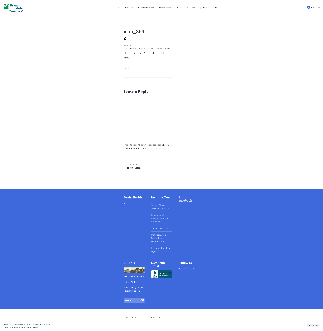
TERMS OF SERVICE (158, 317)
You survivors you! (160, 228)
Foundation (190, 8)
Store (179, 8)
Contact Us (214, 8)
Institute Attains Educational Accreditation (159, 238)
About (116, 8)
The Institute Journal (146, 8)
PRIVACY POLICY (130, 317)
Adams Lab (128, 8)
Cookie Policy (35, 327)
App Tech (203, 8)
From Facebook (185, 199)
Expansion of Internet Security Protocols (159, 218)
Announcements (165, 8)
